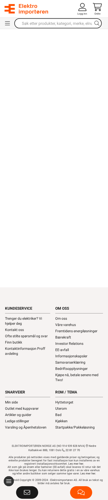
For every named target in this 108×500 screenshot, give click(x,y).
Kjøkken (61, 421)
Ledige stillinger (17, 421)
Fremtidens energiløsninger (76, 331)
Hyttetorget (64, 402)
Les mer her (75, 463)
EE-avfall (62, 350)
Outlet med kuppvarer (22, 408)
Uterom (61, 408)
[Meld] (27, 492)
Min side (11, 402)
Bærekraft (63, 337)
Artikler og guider (18, 415)
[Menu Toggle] (8, 23)
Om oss (61, 318)
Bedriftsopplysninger (71, 369)
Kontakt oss (14, 330)
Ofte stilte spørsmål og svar (26, 336)
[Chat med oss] (81, 492)
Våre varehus (65, 325)
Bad (58, 415)
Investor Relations (69, 344)
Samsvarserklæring (70, 362)
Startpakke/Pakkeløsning (75, 427)
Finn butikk (13, 342)
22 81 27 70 (72, 450)
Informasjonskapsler (71, 356)
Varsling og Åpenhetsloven (25, 427)
